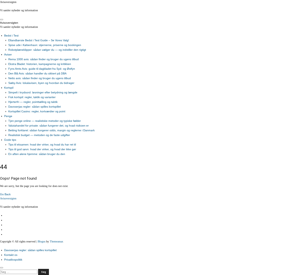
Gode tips (10, 139)
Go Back (5, 194)
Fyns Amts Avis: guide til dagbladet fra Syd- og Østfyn (41, 68)
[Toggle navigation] (1, 19)
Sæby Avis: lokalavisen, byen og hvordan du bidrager (41, 82)
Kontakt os (10, 254)
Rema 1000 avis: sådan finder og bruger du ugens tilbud (43, 59)
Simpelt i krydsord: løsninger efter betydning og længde (42, 92)
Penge (8, 116)
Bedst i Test (11, 35)
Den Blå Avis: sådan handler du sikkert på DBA (37, 73)
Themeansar (56, 241)
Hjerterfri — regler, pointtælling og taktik (33, 101)
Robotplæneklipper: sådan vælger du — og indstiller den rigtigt (47, 49)
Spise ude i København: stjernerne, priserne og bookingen (44, 45)
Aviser (8, 54)
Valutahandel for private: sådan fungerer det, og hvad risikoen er (48, 125)
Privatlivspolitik (13, 259)
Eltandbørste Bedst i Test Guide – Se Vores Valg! (38, 40)
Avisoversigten (8, 2)
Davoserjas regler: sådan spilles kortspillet (34, 106)
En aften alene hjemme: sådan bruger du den (36, 154)
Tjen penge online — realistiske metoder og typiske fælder (44, 120)
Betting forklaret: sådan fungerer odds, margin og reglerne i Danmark (51, 130)
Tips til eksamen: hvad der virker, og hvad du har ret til (42, 144)
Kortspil (8, 87)
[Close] (1, 267)
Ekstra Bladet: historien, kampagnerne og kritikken (39, 64)
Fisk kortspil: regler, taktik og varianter (32, 97)
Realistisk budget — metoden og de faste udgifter (39, 135)
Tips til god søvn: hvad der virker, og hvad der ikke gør (42, 149)
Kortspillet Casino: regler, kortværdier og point (36, 111)
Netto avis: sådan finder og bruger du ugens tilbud (39, 78)
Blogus (41, 241)
